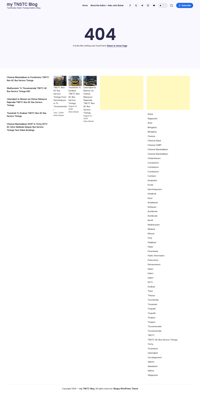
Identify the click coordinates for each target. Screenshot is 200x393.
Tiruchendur (153, 300)
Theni (150, 291)
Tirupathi (152, 308)
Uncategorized (154, 357)
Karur (150, 198)
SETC (150, 282)
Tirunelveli (152, 304)
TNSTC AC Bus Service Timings (162, 339)
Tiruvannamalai (154, 326)
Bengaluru (152, 127)
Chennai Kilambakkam (158, 149)
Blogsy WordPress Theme (125, 388)
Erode (150, 184)
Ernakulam (152, 180)
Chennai (151, 136)
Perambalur (153, 251)
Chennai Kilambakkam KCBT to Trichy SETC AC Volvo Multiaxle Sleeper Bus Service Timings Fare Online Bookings (27, 127)
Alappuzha (152, 118)
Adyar (150, 114)
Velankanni (152, 366)
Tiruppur (151, 317)
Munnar (151, 233)
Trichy (150, 344)
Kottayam (152, 207)
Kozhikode (152, 211)
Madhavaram (154, 224)
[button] (163, 5)
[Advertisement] (121, 93)
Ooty (150, 238)
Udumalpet (153, 353)
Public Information (156, 255)
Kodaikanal (153, 202)
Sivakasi (151, 286)
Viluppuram (153, 375)
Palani (150, 246)
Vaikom (151, 361)
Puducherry (153, 260)
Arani (150, 123)
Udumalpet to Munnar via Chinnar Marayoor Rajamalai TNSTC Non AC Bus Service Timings (27, 102)
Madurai (151, 229)
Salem (150, 269)
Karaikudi (152, 193)
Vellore (151, 370)
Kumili (150, 220)
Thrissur (151, 295)
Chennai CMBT (155, 145)
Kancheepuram (155, 189)
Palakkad (152, 242)
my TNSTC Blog (22, 4)
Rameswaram (154, 264)
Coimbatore (153, 162)
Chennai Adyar (154, 140)
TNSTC (151, 335)
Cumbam (152, 176)
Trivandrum (153, 348)
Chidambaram (154, 158)
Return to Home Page (117, 45)
